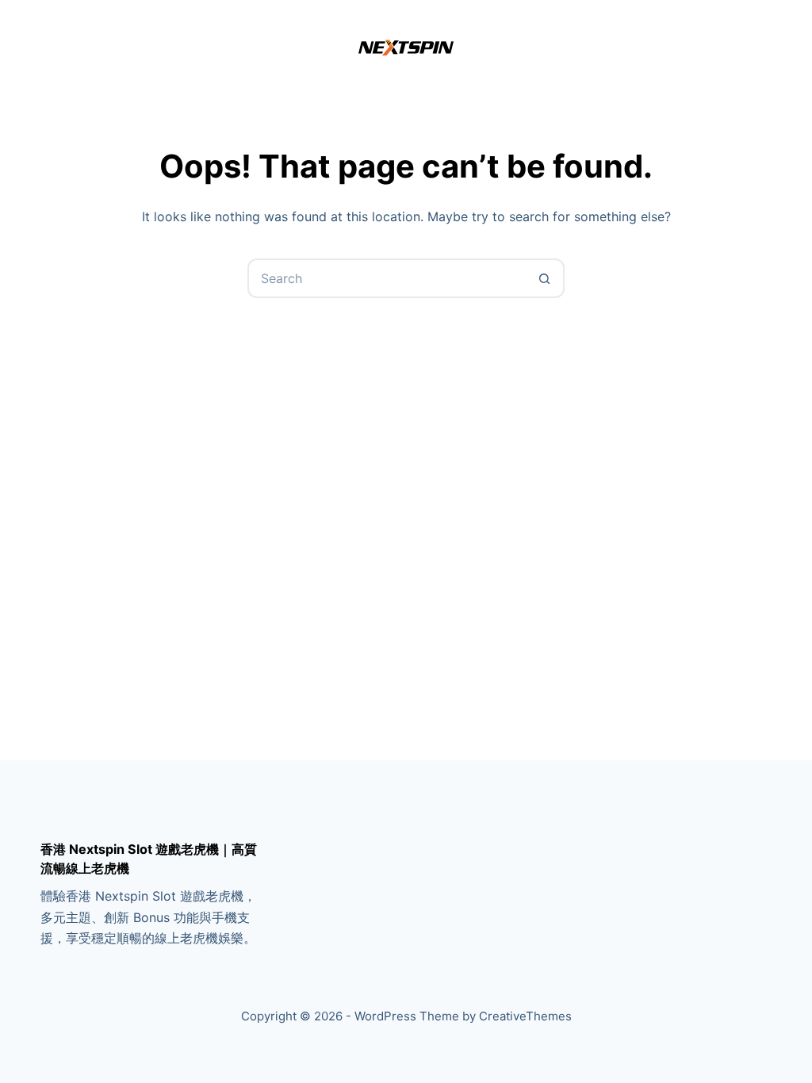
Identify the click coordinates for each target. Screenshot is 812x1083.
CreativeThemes (525, 1016)
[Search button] (545, 278)
